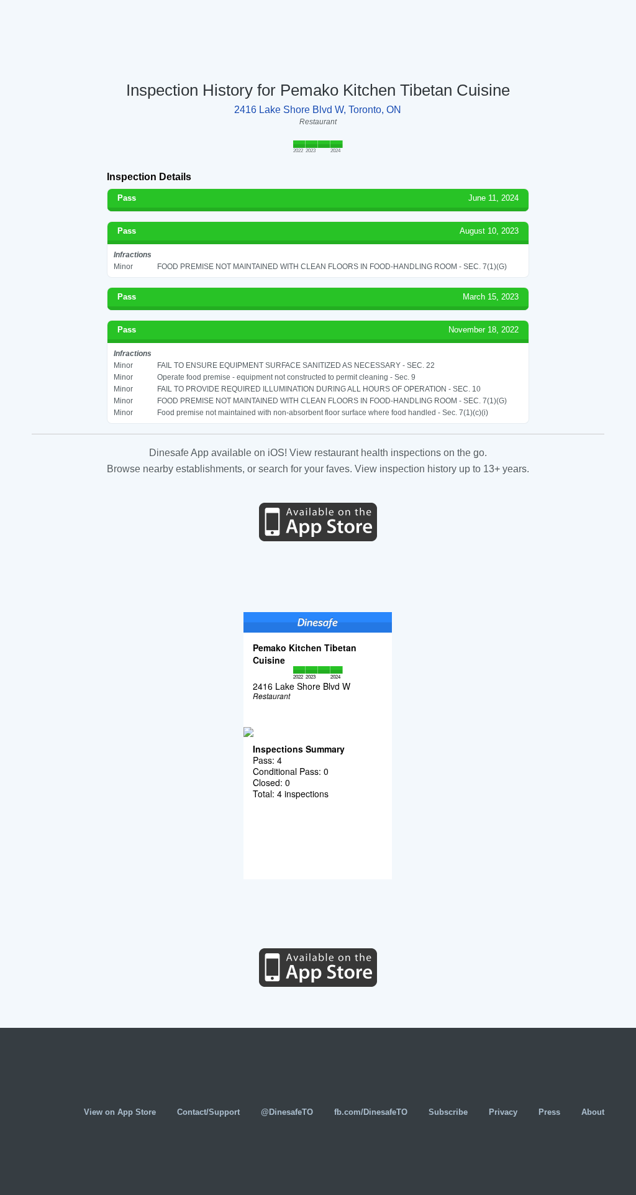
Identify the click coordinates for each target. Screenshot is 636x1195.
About (592, 1112)
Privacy (503, 1112)
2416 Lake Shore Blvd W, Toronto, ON (317, 109)
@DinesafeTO (287, 1112)
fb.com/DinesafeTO (370, 1112)
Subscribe (448, 1112)
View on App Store (120, 1112)
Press (549, 1112)
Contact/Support (208, 1112)
